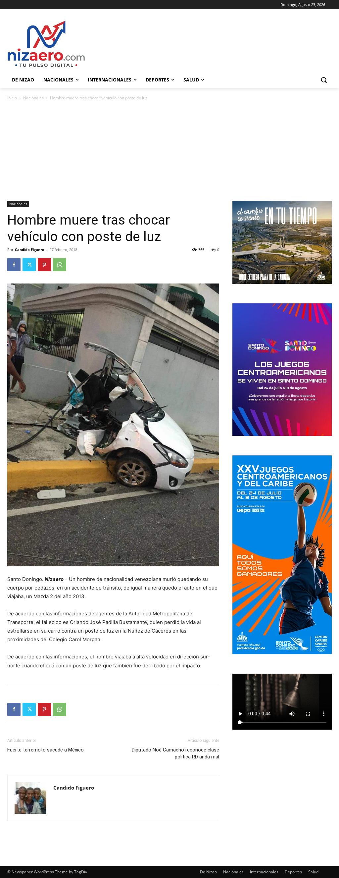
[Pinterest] (44, 264)
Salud (313, 872)
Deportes (293, 872)
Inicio (12, 98)
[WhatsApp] (59, 264)
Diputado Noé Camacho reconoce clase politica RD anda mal (175, 753)
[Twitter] (29, 264)
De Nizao (208, 872)
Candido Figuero (29, 249)
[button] (324, 80)
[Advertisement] (169, 151)
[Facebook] (14, 264)
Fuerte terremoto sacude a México (45, 750)
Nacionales (33, 98)
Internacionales (264, 872)
